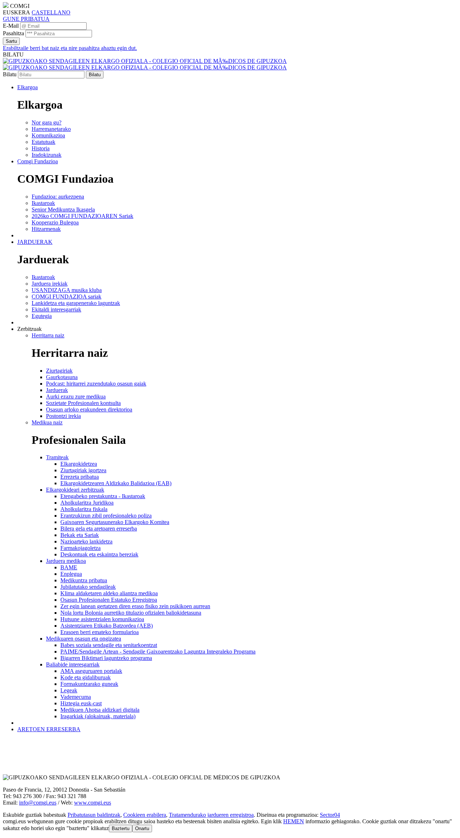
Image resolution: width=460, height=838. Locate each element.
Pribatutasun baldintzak (94, 815)
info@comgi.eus (37, 803)
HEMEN (293, 821)
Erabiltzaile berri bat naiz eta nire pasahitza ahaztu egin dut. (70, 48)
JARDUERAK (34, 242)
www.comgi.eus (92, 803)
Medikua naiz (47, 422)
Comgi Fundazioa (37, 161)
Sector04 (330, 815)
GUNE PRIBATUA (26, 19)
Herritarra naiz (48, 335)
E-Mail (11, 26)
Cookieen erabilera (144, 815)
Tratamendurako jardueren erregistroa (211, 815)
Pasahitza (13, 33)
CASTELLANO (51, 12)
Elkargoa (27, 87)
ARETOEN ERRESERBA (48, 729)
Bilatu (10, 74)
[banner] (145, 64)
